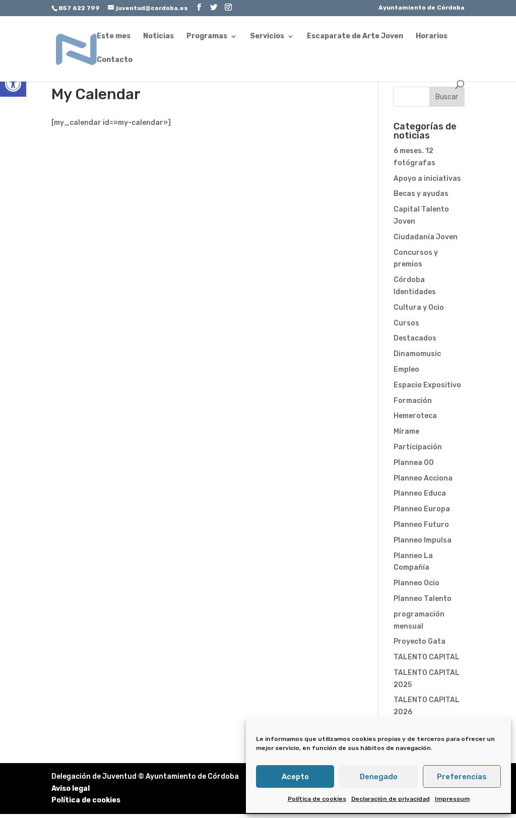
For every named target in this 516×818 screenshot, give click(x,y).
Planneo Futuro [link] (421, 524)
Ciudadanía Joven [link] (426, 237)
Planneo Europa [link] (422, 509)
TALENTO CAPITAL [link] (427, 657)
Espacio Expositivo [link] (427, 385)
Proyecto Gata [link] (419, 641)
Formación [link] (413, 400)
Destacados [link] (415, 338)
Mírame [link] (406, 431)
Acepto (295, 776)
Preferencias (462, 776)
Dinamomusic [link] (417, 354)
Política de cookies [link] (317, 798)
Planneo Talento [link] (423, 598)
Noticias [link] (158, 36)
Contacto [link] (115, 60)
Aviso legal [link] (70, 788)
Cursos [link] (406, 323)
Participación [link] (418, 447)
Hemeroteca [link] (415, 416)
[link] (13, 84)
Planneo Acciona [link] (423, 478)
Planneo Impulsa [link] (423, 540)
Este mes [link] (114, 36)
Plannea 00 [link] (414, 462)
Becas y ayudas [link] (421, 193)
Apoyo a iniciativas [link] (427, 178)
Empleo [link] (406, 369)
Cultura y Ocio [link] (419, 307)
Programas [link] (206, 36)
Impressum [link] (452, 798)
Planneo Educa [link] (420, 493)
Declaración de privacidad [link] (390, 798)
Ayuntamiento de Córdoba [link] (421, 8)
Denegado (379, 776)
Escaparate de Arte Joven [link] (355, 36)
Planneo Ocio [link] (416, 583)
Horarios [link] (431, 36)
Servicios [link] (267, 36)
